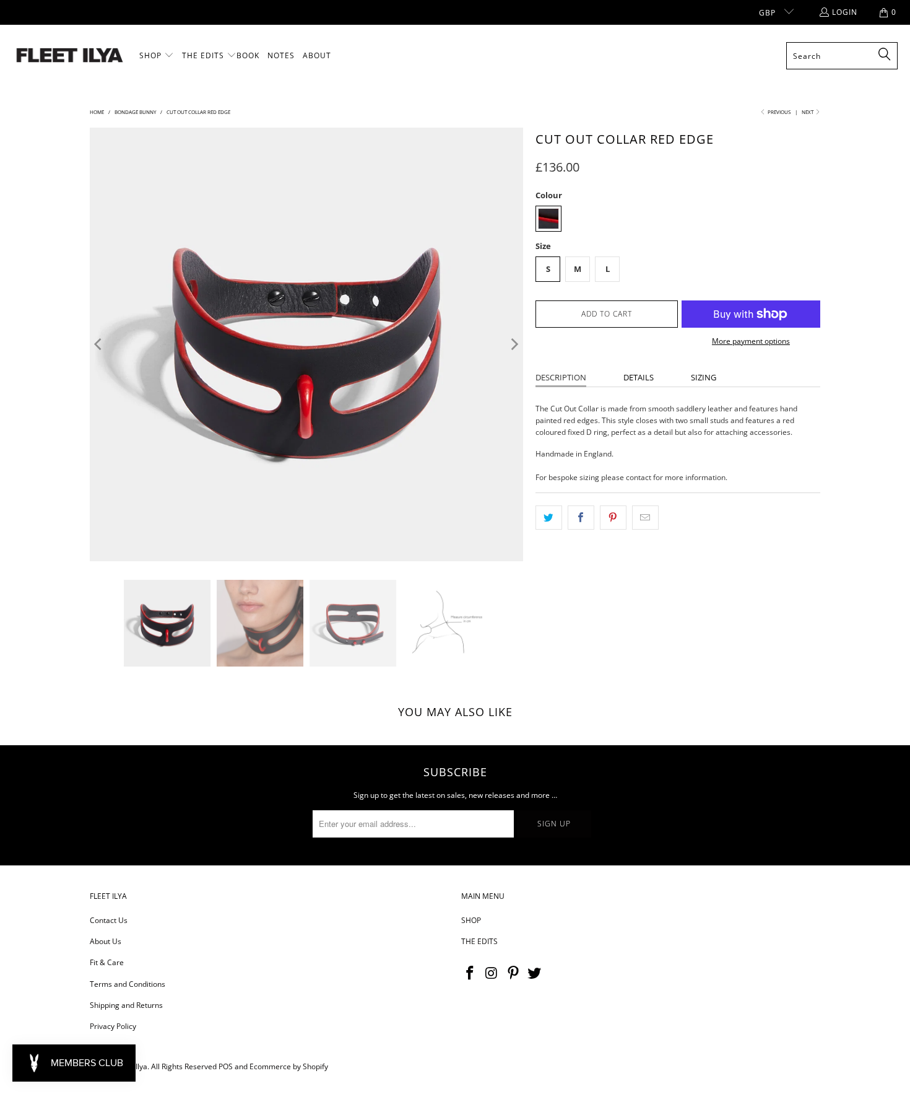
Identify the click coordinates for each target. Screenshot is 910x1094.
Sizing (703, 377)
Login (844, 12)
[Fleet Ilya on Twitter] (535, 973)
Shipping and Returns (126, 1005)
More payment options (751, 341)
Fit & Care (107, 962)
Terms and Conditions (127, 984)
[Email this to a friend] (645, 517)
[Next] (514, 344)
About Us (105, 941)
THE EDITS (479, 941)
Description (560, 377)
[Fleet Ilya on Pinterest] (513, 973)
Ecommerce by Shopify (288, 1066)
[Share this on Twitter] (548, 517)
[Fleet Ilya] (69, 56)
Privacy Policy (113, 1026)
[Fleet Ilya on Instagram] (492, 973)
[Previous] (99, 344)
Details (638, 377)
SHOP (471, 920)
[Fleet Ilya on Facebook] (470, 973)
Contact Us (109, 920)
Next (808, 111)
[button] (156, 55)
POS (226, 1066)
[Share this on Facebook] (581, 517)
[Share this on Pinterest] (613, 517)
